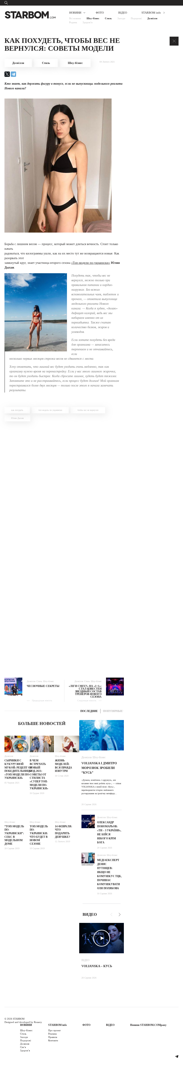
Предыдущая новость (42, 700)
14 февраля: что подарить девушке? (63, 831)
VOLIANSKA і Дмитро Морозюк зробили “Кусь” (99, 768)
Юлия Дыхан (17, 418)
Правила (52, 1037)
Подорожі (136, 18)
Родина (73, 22)
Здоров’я (87, 22)
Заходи (121, 18)
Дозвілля (152, 18)
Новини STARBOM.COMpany (148, 1025)
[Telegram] (13, 74)
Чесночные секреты (43, 686)
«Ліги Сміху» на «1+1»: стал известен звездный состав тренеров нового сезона (85, 691)
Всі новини (75, 18)
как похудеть (17, 410)
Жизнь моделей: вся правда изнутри (63, 766)
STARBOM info (151, 12)
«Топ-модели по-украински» (90, 263)
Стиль (108, 18)
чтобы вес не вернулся (87, 410)
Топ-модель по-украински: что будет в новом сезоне (39, 835)
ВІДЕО (122, 12)
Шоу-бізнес (93, 18)
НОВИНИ (75, 12)
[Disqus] (64, 486)
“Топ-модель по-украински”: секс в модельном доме (14, 835)
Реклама (52, 1033)
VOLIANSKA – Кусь (96, 966)
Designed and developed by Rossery (23, 1022)
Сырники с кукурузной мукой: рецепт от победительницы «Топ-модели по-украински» (18, 769)
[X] (7, 74)
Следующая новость (86, 700)
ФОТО (100, 12)
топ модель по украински (50, 410)
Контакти (53, 1040)
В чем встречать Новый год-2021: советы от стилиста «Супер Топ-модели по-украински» (39, 774)
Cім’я (23, 1047)
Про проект (54, 1030)
